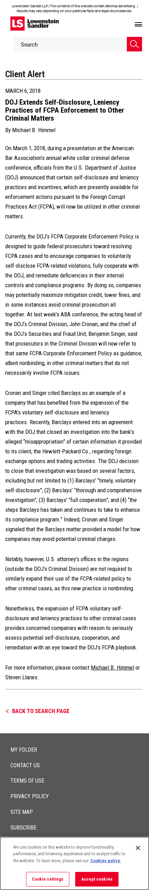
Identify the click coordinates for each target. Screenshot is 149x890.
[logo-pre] (34, 23)
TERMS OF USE (27, 780)
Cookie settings (48, 879)
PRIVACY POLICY (29, 796)
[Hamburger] (138, 25)
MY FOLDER (23, 749)
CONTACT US (25, 765)
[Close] (138, 848)
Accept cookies (97, 879)
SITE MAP (21, 812)
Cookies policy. (105, 860)
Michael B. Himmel (33, 130)
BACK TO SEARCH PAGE (41, 710)
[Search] (134, 44)
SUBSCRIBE (23, 827)
